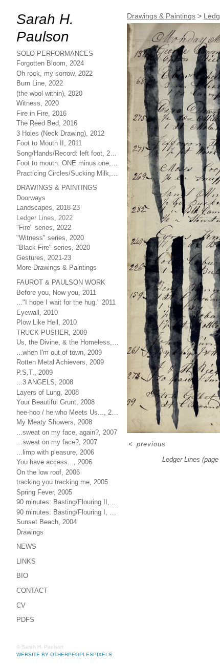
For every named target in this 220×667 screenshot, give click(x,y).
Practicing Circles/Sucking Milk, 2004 (67, 156)
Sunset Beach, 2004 (47, 504)
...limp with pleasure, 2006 (56, 435)
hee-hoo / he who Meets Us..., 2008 (67, 395)
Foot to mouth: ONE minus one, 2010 (67, 146)
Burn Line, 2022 (40, 66)
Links (26, 544)
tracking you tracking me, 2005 (64, 464)
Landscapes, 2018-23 (48, 190)
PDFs (25, 602)
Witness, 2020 (38, 86)
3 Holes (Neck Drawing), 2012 (61, 116)
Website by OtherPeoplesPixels (64, 651)
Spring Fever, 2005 (45, 474)
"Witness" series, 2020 (50, 220)
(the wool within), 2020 (52, 76)
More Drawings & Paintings (58, 250)
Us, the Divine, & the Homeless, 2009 (67, 324)
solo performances (55, 36)
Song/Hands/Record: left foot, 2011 (67, 136)
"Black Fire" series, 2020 (53, 230)
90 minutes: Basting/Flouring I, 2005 (67, 494)
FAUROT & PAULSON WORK (62, 265)
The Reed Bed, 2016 (47, 106)
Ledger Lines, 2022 (46, 200)
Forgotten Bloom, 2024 (52, 46)
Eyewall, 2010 (37, 295)
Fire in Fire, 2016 (41, 96)
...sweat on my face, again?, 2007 (67, 415)
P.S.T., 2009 (34, 355)
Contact (32, 573)
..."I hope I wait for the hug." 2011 (67, 285)
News (26, 529)
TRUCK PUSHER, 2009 (52, 315)
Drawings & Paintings (57, 170)
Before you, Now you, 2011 (56, 275)
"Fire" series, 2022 (44, 210)
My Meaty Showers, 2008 (55, 404)
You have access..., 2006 (54, 444)
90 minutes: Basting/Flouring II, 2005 (67, 484)
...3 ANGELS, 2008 (45, 364)
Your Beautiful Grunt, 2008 (59, 384)
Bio (22, 558)
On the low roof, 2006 (51, 454)
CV (21, 588)
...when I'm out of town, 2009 (61, 335)
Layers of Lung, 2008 (50, 375)
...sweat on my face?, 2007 (57, 424)
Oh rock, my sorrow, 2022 (55, 56)
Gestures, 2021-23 (43, 240)
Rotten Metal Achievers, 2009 (63, 344)
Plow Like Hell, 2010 (47, 305)
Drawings (30, 514)
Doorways (31, 180)
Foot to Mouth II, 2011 (50, 126)
